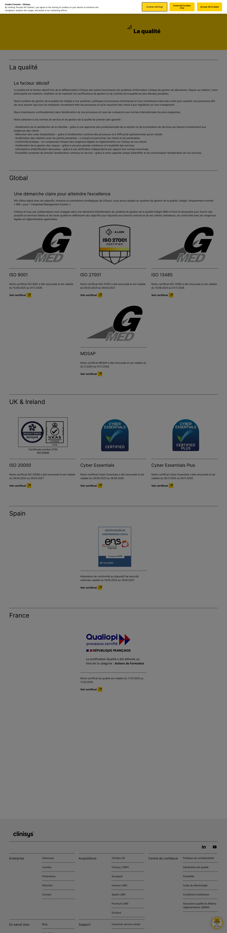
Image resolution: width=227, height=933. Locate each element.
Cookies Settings (154, 7)
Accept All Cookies (209, 7)
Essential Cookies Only (182, 6)
